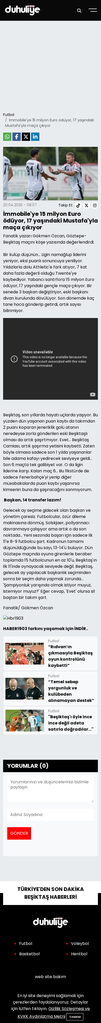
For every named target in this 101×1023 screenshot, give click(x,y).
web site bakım (50, 977)
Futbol (8, 114)
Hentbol (79, 954)
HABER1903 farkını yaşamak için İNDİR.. (45, 629)
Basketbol (29, 954)
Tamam (75, 1017)
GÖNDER (19, 833)
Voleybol (80, 943)
